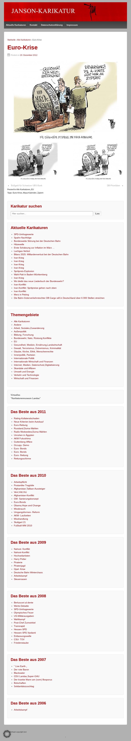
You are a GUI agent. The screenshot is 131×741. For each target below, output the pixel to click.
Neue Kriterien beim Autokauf (28, 421)
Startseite (11, 40)
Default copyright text (18, 732)
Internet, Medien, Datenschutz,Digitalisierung (36, 365)
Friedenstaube (21, 642)
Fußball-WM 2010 (23, 525)
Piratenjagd (19, 565)
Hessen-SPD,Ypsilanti (25, 632)
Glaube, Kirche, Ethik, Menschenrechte (33, 351)
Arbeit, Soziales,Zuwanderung (29, 328)
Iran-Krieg (19, 257)
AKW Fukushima (22, 438)
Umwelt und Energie (24, 371)
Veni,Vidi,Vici (20, 492)
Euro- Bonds (20, 448)
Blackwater (19, 673)
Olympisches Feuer (24, 612)
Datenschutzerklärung (52, 25)
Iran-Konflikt (20, 284)
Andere (17, 324)
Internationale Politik (24, 358)
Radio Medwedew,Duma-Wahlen (30, 431)
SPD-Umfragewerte (24, 234)
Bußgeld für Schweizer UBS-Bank (26, 185)
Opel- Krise (19, 569)
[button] (7, 734)
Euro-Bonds (20, 502)
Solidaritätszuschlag (24, 686)
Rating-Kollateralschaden (26, 418)
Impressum (72, 25)
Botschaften (20, 683)
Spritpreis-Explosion (24, 271)
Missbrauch (20, 509)
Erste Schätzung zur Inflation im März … (34, 247)
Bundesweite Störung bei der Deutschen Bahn (37, 241)
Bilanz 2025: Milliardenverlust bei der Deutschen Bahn (41, 254)
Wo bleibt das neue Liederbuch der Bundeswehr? (39, 281)
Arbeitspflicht (20, 482)
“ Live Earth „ (20, 666)
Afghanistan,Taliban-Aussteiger (29, 488)
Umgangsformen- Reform (27, 512)
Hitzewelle (19, 244)
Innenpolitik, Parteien (24, 355)
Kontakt (33, 25)
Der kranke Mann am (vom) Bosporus (33, 679)
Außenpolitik (20, 331)
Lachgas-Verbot (22, 251)
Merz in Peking (21, 294)
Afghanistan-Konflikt (24, 495)
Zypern (40, 193)
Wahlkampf (19, 619)
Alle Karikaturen (24, 40)
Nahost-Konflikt (21, 552)
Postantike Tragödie (24, 485)
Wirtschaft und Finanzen (26, 378)
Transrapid (19, 626)
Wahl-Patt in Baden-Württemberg (30, 274)
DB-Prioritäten (113, 185)
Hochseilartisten (22, 555)
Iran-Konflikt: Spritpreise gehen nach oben (35, 288)
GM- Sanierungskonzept (26, 498)
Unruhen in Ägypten (24, 435)
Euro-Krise (17, 193)
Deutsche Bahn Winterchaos (28, 572)
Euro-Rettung (20, 425)
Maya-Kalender (29, 193)
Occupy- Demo (21, 445)
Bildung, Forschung (24, 334)
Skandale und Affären (25, 368)
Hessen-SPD (20, 629)
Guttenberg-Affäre (23, 442)
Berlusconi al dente (23, 602)
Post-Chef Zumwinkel (24, 622)
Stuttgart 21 (20, 522)
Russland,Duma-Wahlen (26, 428)
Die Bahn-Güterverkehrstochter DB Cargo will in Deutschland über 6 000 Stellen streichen (59, 298)
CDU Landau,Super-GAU (26, 676)
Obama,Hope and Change (27, 505)
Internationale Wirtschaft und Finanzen (33, 361)
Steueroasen (20, 579)
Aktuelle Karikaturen (16, 25)
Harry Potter (20, 559)
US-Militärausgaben (24, 616)
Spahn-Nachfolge (22, 237)
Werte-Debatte (21, 606)
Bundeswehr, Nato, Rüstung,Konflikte (32, 338)
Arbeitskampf (20, 575)
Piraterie (18, 562)
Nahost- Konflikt (22, 549)
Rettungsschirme (22, 458)
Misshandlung (21, 519)
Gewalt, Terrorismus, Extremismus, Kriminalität (37, 348)
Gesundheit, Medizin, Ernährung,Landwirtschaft (38, 345)
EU (32, 189)
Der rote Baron (21, 669)
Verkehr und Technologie (26, 375)
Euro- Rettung (21, 455)
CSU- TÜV (19, 639)
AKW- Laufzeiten (22, 515)
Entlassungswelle (22, 636)
